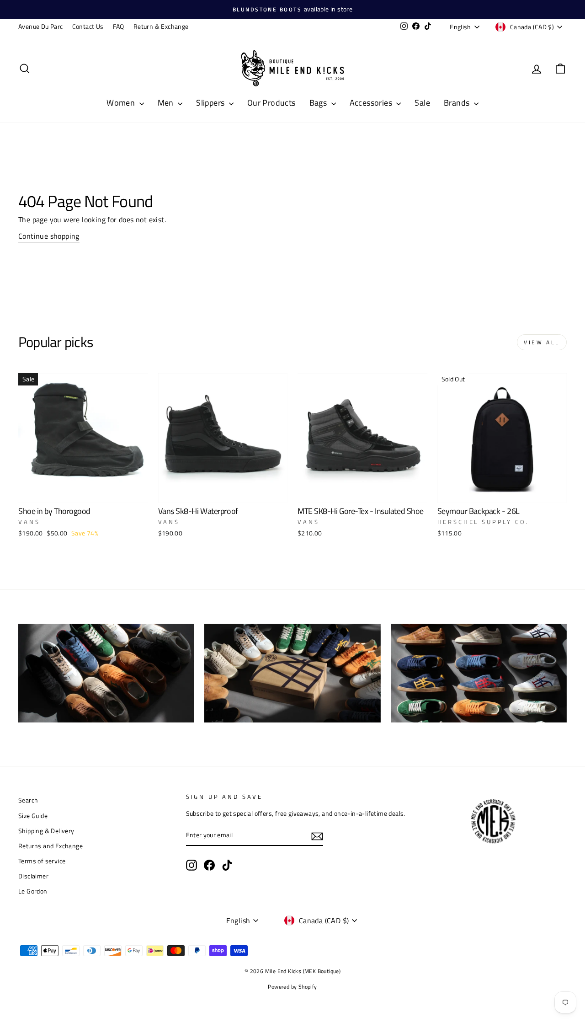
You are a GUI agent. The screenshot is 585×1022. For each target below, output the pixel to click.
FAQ (118, 26)
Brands (458, 102)
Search (28, 800)
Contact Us (88, 26)
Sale (422, 102)
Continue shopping (49, 235)
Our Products (271, 102)
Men (167, 102)
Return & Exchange (161, 26)
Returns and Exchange (50, 846)
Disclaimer (33, 876)
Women (121, 102)
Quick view (83, 491)
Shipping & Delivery (46, 830)
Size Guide (33, 815)
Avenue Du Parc (40, 26)
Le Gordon (33, 891)
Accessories (372, 102)
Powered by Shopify (292, 986)
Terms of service (41, 861)
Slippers (211, 102)
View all (542, 342)
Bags (319, 102)
